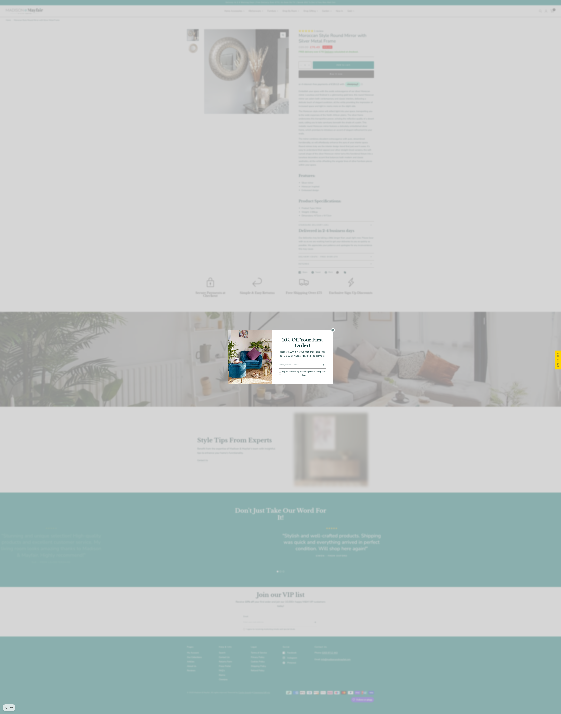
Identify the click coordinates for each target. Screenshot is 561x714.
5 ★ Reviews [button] (558, 360)
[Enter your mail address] (323, 365)
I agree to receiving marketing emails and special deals (304, 373)
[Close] (333, 330)
